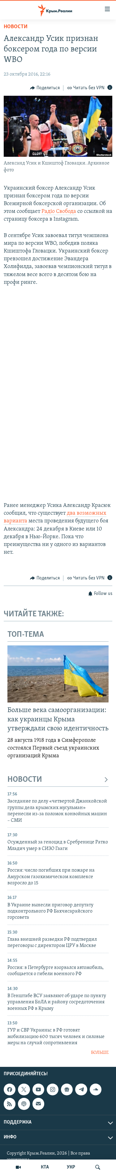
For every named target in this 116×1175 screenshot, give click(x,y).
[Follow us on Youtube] (38, 1089)
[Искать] (97, 1167)
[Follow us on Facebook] (9, 1089)
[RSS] (9, 1104)
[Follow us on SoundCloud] (95, 1089)
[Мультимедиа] (18, 1167)
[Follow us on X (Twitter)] (24, 1089)
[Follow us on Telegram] (81, 1089)
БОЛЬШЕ (100, 1052)
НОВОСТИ (24, 780)
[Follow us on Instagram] (52, 1089)
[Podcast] (24, 1104)
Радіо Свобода (58, 211)
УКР (71, 1167)
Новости (16, 27)
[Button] (45, 88)
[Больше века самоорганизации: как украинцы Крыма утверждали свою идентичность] (58, 673)
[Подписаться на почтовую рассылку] (38, 1104)
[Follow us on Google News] (67, 1089)
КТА (45, 1167)
